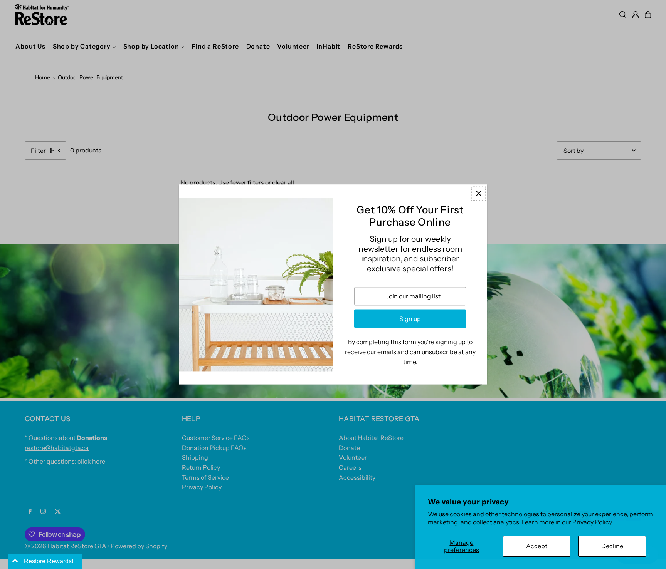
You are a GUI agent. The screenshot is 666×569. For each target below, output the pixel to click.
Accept (536, 546)
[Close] (478, 193)
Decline (612, 546)
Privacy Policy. (592, 522)
